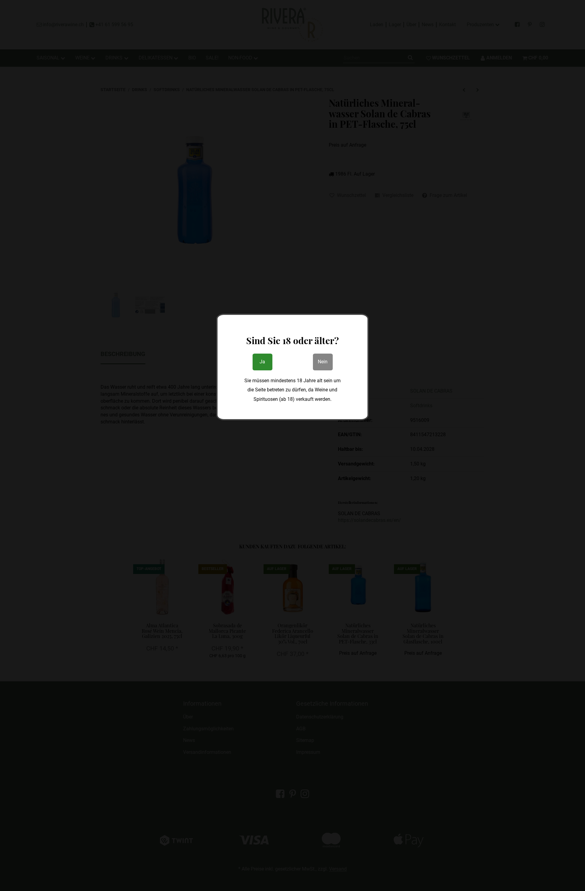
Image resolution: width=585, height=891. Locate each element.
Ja (262, 362)
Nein (323, 362)
